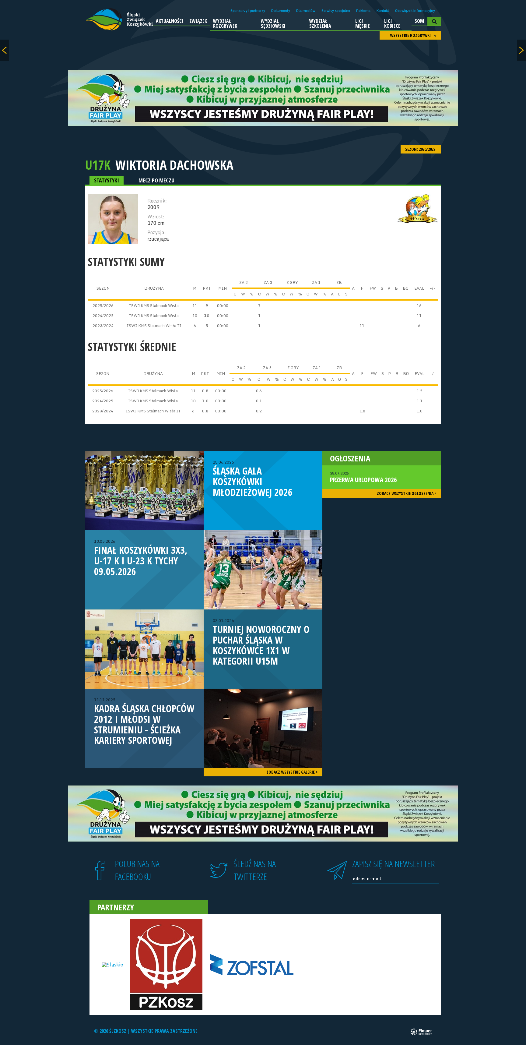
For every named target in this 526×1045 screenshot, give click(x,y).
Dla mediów (305, 10)
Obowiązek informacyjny (415, 10)
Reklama (363, 10)
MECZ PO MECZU (156, 180)
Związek (198, 21)
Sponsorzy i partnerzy (247, 10)
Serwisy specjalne (335, 10)
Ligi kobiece (392, 23)
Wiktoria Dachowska (174, 164)
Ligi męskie (362, 23)
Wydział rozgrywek (225, 23)
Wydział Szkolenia (320, 23)
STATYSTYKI (106, 180)
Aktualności (169, 21)
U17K (97, 164)
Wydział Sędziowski (273, 23)
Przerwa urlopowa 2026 (363, 477)
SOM (419, 21)
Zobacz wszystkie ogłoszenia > (407, 493)
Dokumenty (280, 10)
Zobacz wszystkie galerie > (292, 772)
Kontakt (383, 10)
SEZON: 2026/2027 (420, 149)
